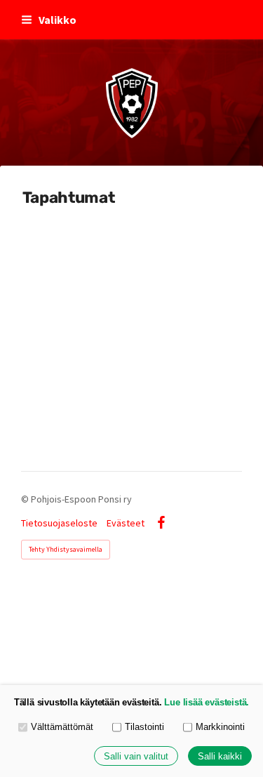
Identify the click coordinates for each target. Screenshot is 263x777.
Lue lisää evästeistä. (206, 702)
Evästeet (125, 523)
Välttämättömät (62, 727)
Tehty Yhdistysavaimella (65, 549)
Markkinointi (220, 727)
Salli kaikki (220, 756)
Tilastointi (144, 727)
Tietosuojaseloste (59, 523)
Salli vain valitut (136, 756)
